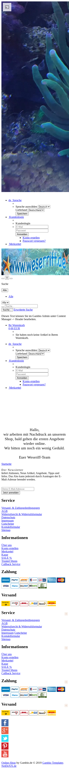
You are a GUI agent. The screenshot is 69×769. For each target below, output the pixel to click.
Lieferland (21, 209)
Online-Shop (8, 762)
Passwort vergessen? (34, 240)
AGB (4, 511)
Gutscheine (7, 523)
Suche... (7, 310)
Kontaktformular (10, 526)
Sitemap (5, 530)
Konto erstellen (31, 237)
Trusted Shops (9, 560)
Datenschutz (8, 517)
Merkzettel (14, 244)
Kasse (4, 554)
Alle (10, 296)
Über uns (6, 545)
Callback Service (10, 564)
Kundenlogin (16, 217)
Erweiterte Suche (23, 309)
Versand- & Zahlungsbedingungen (20, 507)
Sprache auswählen (26, 206)
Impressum (7, 520)
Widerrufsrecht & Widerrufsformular (21, 514)
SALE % (6, 557)
